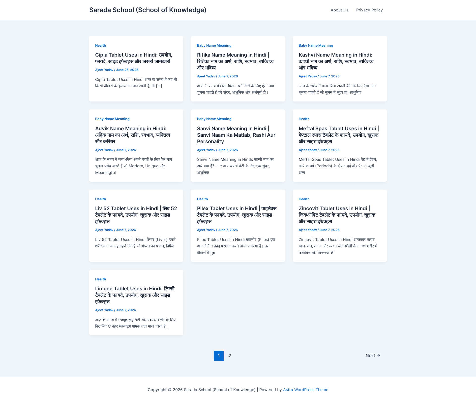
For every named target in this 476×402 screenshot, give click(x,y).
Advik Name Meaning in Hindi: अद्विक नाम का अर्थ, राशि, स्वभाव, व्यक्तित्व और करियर (132, 135)
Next (373, 355)
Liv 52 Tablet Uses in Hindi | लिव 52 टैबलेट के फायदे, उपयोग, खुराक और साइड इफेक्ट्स (136, 214)
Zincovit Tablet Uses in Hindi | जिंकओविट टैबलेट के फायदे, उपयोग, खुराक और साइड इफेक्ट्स (337, 214)
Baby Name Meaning (214, 45)
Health (100, 45)
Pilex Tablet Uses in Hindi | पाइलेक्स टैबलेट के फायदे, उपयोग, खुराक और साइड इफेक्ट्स (236, 214)
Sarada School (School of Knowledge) (148, 10)
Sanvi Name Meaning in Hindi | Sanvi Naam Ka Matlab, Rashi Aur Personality (236, 135)
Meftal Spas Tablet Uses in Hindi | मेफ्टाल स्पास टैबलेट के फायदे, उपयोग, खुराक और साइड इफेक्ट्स (339, 135)
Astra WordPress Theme (305, 389)
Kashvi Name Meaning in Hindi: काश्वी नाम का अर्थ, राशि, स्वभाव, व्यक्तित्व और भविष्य (336, 61)
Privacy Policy (369, 9)
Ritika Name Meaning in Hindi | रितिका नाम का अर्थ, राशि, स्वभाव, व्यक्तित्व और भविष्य (235, 61)
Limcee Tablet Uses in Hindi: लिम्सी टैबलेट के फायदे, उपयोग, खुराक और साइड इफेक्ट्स (135, 295)
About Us (339, 9)
